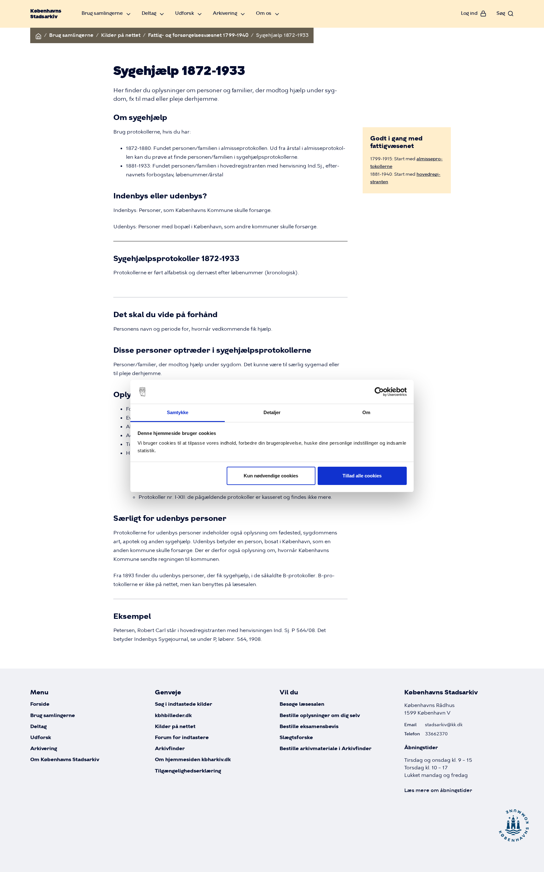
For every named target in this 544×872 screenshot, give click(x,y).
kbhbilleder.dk (173, 716)
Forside (39, 704)
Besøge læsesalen (302, 704)
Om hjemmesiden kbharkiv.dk (193, 760)
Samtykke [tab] (178, 412)
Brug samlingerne (102, 13)
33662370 (436, 734)
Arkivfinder (170, 749)
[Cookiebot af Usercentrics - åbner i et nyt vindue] (379, 391)
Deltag (149, 13)
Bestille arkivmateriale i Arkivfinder (325, 749)
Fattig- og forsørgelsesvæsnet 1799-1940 (198, 35)
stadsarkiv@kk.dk (443, 724)
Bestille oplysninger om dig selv (320, 716)
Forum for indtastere (182, 738)
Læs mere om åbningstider (438, 790)
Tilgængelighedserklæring (188, 771)
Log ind (469, 13)
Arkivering (225, 13)
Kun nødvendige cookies (271, 475)
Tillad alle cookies (362, 475)
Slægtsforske (296, 738)
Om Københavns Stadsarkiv (64, 760)
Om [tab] (366, 412)
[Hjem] (38, 35)
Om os (263, 13)
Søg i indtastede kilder (183, 704)
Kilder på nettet (120, 35)
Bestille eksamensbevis (309, 727)
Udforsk (184, 13)
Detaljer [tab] (272, 412)
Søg (500, 13)
